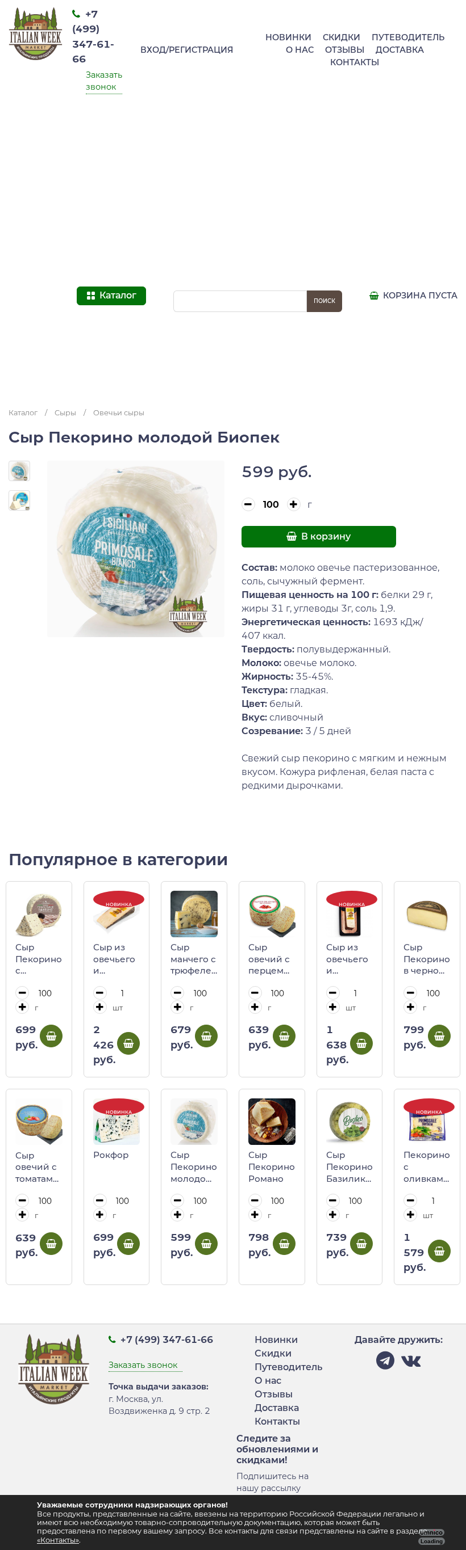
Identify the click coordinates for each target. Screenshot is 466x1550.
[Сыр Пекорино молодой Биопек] (194, 1121)
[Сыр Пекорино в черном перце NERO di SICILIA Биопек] (427, 914)
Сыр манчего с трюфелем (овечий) (194, 959)
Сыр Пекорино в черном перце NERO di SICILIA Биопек (426, 959)
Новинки (288, 37)
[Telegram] (385, 1363)
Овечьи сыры (118, 412)
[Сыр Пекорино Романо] (272, 1121)
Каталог (23, 412)
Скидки (341, 37)
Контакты (354, 62)
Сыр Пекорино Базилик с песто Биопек (349, 1167)
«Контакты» (58, 1540)
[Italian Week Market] (36, 199)
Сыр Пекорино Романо (271, 1166)
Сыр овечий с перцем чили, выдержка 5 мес (271, 959)
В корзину (325, 536)
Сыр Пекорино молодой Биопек (193, 1167)
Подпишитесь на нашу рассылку (272, 1482)
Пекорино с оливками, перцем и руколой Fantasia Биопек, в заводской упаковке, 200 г (427, 1167)
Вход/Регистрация (187, 50)
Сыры (65, 412)
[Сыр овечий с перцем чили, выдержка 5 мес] (272, 914)
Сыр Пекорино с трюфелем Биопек (39, 959)
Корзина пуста (419, 295)
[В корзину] (51, 1036)
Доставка (400, 50)
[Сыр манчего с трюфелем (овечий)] (194, 914)
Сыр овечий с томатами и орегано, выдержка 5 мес (38, 1167)
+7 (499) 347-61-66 (165, 1339)
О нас (300, 50)
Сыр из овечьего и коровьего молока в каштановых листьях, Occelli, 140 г (116, 959)
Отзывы (344, 50)
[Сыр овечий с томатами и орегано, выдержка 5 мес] (39, 1121)
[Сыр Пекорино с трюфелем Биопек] (39, 914)
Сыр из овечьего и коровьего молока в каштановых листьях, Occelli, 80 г (349, 959)
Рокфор (110, 1154)
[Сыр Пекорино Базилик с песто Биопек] (349, 1121)
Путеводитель (408, 37)
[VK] (411, 1363)
